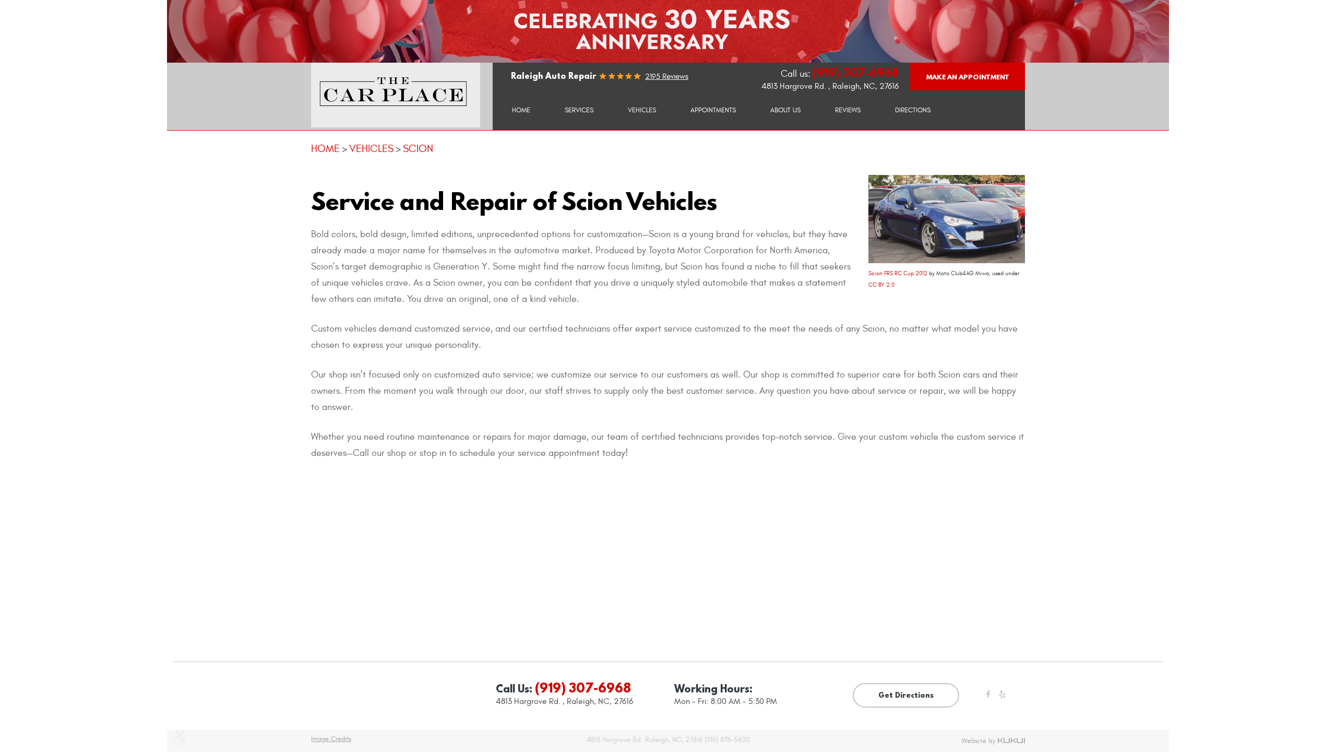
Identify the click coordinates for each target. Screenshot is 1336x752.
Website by (993, 741)
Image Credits (331, 739)
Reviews (848, 110)
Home (521, 110)
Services (579, 110)
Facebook (988, 697)
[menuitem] (521, 110)
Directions (913, 110)
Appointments (713, 110)
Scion (418, 149)
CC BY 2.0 (881, 284)
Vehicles (642, 110)
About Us (785, 110)
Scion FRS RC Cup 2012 (897, 273)
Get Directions (906, 695)
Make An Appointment (967, 76)
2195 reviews (666, 76)
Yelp (1002, 697)
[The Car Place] (395, 95)
